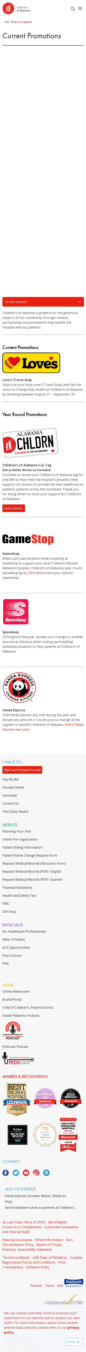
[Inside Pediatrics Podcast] (12, 1038)
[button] (81, 9)
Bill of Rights (57, 1222)
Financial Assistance (17, 1240)
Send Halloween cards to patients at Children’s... (40, 1207)
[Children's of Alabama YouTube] (27, 1175)
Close (71, 1342)
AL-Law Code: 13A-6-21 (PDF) (23, 1222)
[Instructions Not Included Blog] (46, 1175)
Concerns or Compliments (21, 1227)
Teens (49, 1285)
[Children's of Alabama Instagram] (37, 1175)
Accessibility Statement (35, 1249)
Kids (60, 1285)
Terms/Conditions (16, 1257)
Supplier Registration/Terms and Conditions (42, 1260)
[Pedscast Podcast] (18, 1063)
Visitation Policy (37, 1267)
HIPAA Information (49, 1240)
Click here (35, 573)
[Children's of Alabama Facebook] (7, 1175)
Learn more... (13, 508)
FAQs (8, 1202)
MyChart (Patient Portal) (22, 770)
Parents (36, 1285)
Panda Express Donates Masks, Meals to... (36, 1196)
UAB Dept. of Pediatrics (49, 1257)
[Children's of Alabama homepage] (26, 8)
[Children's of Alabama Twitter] (17, 1175)
